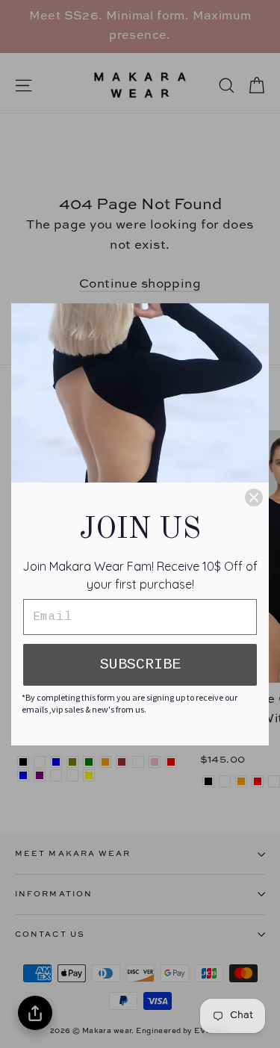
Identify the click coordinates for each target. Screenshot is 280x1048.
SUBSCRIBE (140, 664)
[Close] (254, 497)
